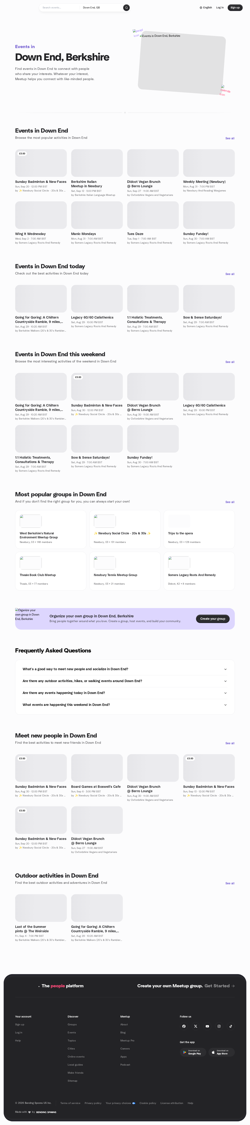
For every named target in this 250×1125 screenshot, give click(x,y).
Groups (72, 1024)
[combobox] (101, 8)
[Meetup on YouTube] (207, 1026)
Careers (125, 1048)
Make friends (75, 1073)
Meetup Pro (127, 1040)
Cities (71, 1048)
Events (72, 1032)
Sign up (19, 1024)
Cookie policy (148, 1103)
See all (229, 138)
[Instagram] (219, 1026)
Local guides (75, 1065)
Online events (76, 1057)
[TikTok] (231, 1026)
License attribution (172, 1103)
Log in (19, 1032)
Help (18, 1040)
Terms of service (70, 1103)
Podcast (125, 1065)
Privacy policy (93, 1103)
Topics (72, 1040)
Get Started (217, 986)
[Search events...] (126, 7)
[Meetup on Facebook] (184, 1026)
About (124, 1024)
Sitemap (72, 1081)
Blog (123, 1032)
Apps (123, 1057)
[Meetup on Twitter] (196, 1026)
